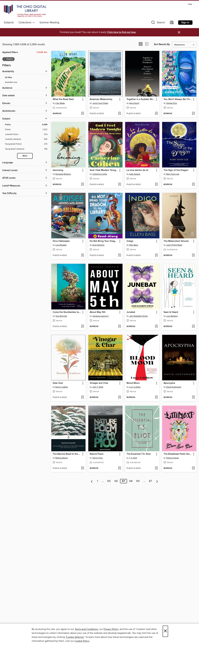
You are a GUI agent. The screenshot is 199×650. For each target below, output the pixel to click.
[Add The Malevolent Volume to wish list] (193, 255)
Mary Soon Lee (172, 174)
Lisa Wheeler (61, 245)
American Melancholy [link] (101, 99)
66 (116, 481)
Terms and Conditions (86, 629)
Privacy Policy (111, 629)
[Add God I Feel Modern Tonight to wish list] (119, 185)
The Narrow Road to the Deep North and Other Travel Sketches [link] (67, 454)
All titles (8, 77)
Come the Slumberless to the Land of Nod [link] (67, 312)
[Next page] (157, 481)
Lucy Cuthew (135, 387)
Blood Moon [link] (133, 383)
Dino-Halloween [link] (61, 241)
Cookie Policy (81, 641)
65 (109, 481)
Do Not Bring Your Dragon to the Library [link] (104, 241)
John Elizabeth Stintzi (138, 316)
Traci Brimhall (61, 316)
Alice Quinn (134, 103)
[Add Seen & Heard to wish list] (193, 327)
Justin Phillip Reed (174, 245)
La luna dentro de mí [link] (137, 170)
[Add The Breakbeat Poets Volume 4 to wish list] (193, 468)
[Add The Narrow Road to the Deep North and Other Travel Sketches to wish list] (82, 468)
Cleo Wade (60, 103)
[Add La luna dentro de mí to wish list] (156, 185)
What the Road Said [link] (63, 99)
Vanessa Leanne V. (100, 316)
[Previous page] (92, 481)
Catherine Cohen (99, 174)
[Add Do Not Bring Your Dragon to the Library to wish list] (119, 255)
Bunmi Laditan (61, 387)
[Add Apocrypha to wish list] (193, 397)
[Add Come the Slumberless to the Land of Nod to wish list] (82, 327)
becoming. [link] (58, 170)
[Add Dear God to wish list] (82, 397)
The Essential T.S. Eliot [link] (139, 454)
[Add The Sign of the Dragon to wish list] (193, 185)
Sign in (185, 22)
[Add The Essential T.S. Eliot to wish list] (156, 468)
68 (130, 481)
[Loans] (172, 23)
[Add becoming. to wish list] (82, 185)
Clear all (42, 52)
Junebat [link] (131, 312)
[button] (157, 23)
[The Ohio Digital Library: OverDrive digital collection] (25, 10)
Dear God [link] (58, 383)
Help (190, 4)
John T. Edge (97, 387)
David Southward (173, 387)
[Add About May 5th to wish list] (119, 327)
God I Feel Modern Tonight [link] (104, 170)
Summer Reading (49, 22)
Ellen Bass (133, 245)
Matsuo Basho (61, 458)
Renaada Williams (63, 174)
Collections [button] (26, 22)
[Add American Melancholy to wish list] (119, 114)
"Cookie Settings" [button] (74, 637)
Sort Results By (162, 44)
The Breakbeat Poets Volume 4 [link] (178, 454)
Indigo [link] (130, 241)
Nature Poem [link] (96, 454)
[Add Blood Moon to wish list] (156, 397)
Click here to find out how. (121, 32)
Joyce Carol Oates (100, 103)
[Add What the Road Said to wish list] (82, 114)
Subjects (9, 22)
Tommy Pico (97, 458)
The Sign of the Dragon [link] (176, 170)
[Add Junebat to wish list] (156, 327)
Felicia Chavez (172, 458)
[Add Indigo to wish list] (156, 255)
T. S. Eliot (133, 458)
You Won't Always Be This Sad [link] (178, 99)
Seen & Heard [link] (171, 312)
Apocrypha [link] (169, 383)
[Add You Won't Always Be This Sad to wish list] (193, 114)
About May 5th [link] (98, 312)
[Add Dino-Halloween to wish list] (82, 255)
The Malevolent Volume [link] (176, 241)
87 (150, 481)
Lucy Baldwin (172, 316)
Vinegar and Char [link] (99, 383)
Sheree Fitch (171, 103)
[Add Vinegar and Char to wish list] (119, 397)
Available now (11, 82)
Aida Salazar (134, 174)
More (25, 156)
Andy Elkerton (98, 245)
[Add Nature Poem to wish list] (119, 468)
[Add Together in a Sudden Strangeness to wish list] (156, 114)
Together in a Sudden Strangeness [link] (141, 99)
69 (138, 481)
